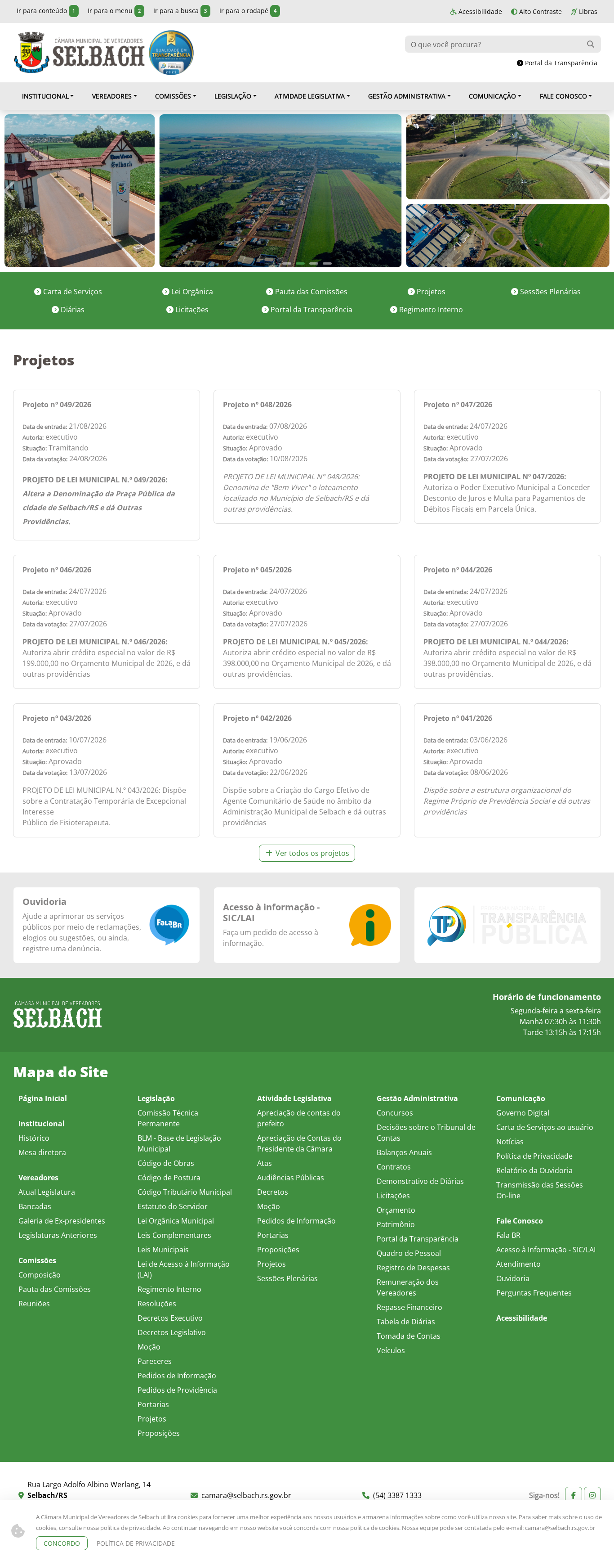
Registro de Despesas (413, 1267)
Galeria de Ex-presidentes (61, 1220)
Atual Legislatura (46, 1192)
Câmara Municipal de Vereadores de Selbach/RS (79, 52)
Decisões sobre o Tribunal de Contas (426, 1132)
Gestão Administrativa (406, 96)
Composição (39, 1274)
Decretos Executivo (170, 1318)
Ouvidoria (44, 901)
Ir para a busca (180, 10)
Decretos (272, 1192)
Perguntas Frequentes (534, 1292)
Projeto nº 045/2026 (257, 570)
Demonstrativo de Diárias (420, 1181)
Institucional (45, 96)
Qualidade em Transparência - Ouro (171, 52)
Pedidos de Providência (177, 1390)
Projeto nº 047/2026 (457, 404)
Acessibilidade (479, 11)
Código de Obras (166, 1163)
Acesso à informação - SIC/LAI (271, 912)
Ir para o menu (114, 10)
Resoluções (157, 1303)
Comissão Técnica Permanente (168, 1118)
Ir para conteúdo (46, 10)
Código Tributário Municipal (185, 1192)
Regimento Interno (430, 309)
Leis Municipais (163, 1249)
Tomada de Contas (408, 1336)
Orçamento (396, 1210)
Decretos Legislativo (172, 1332)
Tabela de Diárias (406, 1321)
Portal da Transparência (560, 62)
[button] (15, 191)
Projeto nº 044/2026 (457, 570)
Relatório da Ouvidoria (534, 1170)
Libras (587, 11)
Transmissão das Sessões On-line (539, 1190)
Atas (264, 1163)
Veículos (391, 1350)
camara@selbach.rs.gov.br (560, 1527)
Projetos (430, 291)
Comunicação (492, 96)
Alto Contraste (539, 11)
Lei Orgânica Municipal (176, 1220)
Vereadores (112, 96)
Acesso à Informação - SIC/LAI (546, 1249)
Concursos (395, 1112)
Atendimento (518, 1264)
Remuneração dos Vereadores (408, 1287)
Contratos (394, 1166)
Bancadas (34, 1206)
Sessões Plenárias (549, 291)
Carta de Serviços (71, 291)
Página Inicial (42, 1098)
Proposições (159, 1433)
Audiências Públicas (290, 1177)
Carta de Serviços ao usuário (544, 1127)
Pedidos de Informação (177, 1375)
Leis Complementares (174, 1235)
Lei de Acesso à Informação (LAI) (184, 1269)
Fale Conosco (563, 96)
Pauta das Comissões (310, 291)
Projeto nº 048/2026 (257, 404)
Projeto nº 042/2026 (257, 718)
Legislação (232, 96)
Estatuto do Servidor (173, 1206)
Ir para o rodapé (247, 10)
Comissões (173, 96)
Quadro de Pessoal (409, 1253)
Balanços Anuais (404, 1152)
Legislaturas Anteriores (57, 1235)
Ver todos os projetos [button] (311, 853)
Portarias (153, 1404)
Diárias (72, 309)
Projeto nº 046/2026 (56, 570)
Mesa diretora (42, 1152)
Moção (149, 1346)
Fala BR (508, 1235)
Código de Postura (169, 1177)
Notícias (510, 1141)
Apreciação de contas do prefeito (299, 1118)
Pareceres (155, 1361)
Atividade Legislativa (310, 96)
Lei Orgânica (191, 291)
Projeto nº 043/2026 (56, 718)
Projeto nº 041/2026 (457, 718)
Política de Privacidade (534, 1156)
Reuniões (34, 1303)
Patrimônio (396, 1224)
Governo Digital (522, 1112)
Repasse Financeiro (409, 1307)
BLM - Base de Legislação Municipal (179, 1143)
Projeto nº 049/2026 (56, 404)
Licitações (191, 309)
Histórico (33, 1138)
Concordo (62, 1543)
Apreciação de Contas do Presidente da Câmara (299, 1143)
